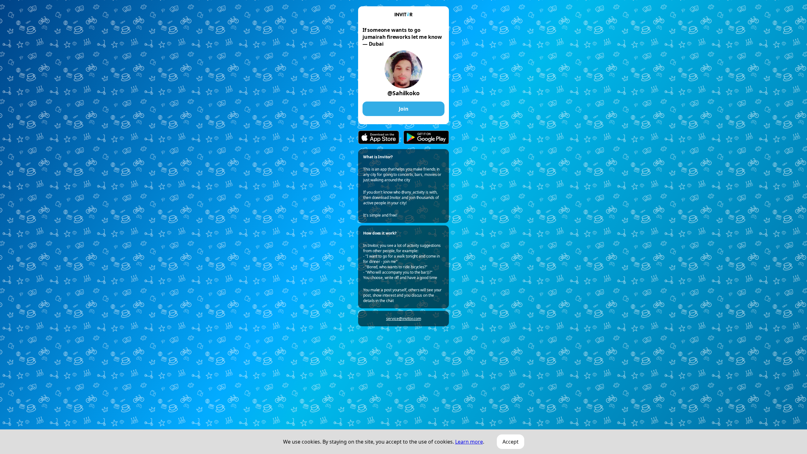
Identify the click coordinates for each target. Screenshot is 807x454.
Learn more (469, 441)
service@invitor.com (403, 318)
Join (404, 108)
